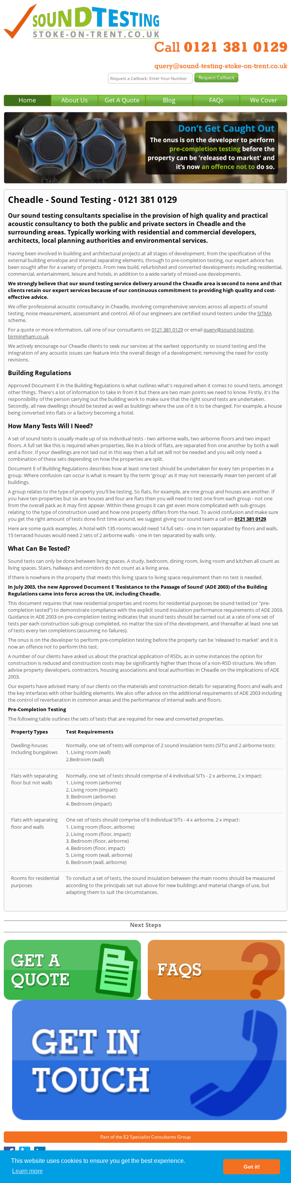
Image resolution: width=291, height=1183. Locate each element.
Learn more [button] (27, 1171)
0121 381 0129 (167, 329)
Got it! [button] (252, 1167)
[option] (145, 148)
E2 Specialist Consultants (150, 1137)
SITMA (264, 313)
